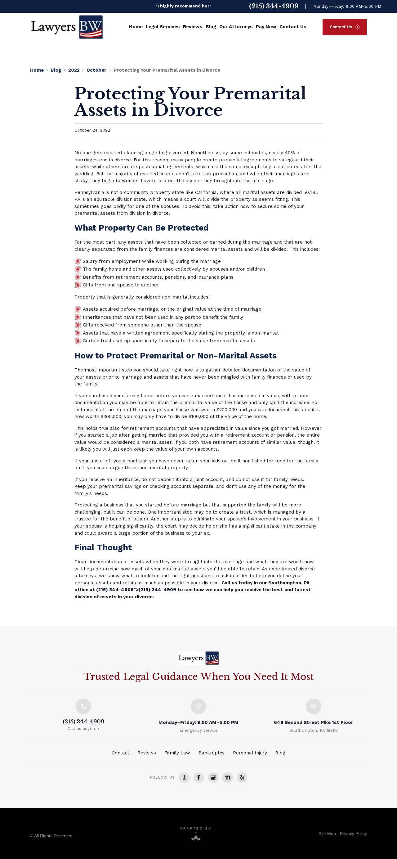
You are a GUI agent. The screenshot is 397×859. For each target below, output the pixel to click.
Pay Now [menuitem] (266, 26)
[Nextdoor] (227, 777)
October (96, 70)
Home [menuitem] (136, 26)
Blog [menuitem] (211, 26)
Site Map (327, 833)
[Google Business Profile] (213, 777)
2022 (74, 70)
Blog (56, 70)
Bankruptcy (211, 753)
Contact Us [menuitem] (292, 26)
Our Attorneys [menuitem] (236, 26)
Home (37, 70)
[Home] (198, 658)
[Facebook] (199, 777)
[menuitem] (327, 833)
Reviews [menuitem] (193, 26)
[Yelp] (242, 777)
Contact (120, 753)
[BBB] (184, 777)
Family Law (177, 753)
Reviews (146, 753)
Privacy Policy (353, 833)
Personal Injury (250, 753)
